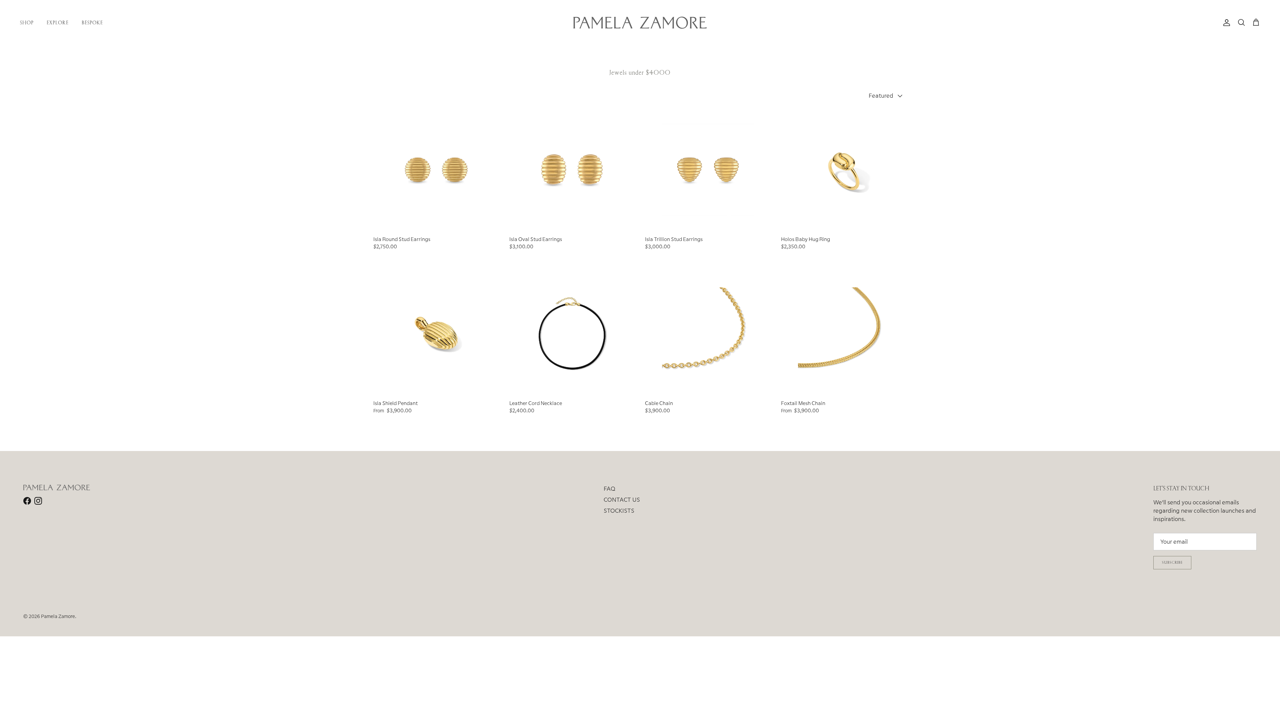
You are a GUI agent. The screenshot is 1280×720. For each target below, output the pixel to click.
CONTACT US (622, 499)
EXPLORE (57, 22)
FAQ (609, 488)
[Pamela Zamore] (640, 23)
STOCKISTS (619, 510)
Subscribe (1172, 562)
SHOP (27, 22)
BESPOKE (92, 22)
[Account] (1225, 23)
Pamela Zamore (58, 616)
